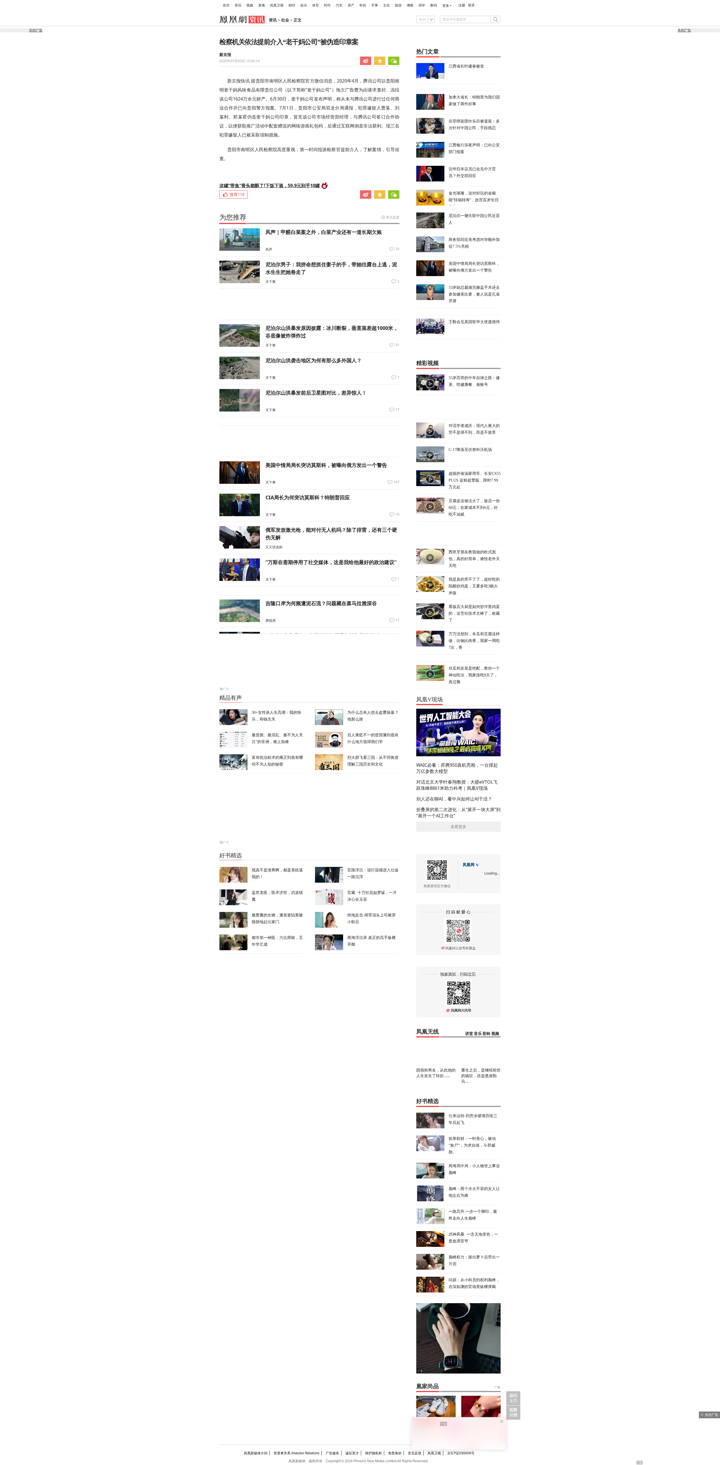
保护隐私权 (373, 1453)
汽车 (339, 5)
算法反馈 (392, 217)
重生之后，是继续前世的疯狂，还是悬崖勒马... (481, 1075)
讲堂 (469, 1034)
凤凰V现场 (429, 699)
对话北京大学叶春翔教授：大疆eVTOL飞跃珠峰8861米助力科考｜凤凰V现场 (457, 785)
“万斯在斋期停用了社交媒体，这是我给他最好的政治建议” (331, 562)
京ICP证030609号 (460, 1453)
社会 (285, 20)
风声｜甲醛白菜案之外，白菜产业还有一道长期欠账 (324, 232)
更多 (445, 6)
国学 (421, 5)
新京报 (225, 55)
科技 (362, 5)
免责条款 (395, 1453)
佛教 (410, 5)
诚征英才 (352, 1453)
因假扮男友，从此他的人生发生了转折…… (436, 1072)
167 (396, 482)
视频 (249, 5)
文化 (386, 5)
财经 (292, 5)
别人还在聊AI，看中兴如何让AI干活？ (454, 799)
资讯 (238, 5)
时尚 (327, 5)
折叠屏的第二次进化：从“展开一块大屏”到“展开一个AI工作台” (458, 812)
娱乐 (303, 5)
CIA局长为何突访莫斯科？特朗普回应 (308, 497)
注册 (461, 5)
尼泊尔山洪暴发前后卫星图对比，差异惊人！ (316, 392)
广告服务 (332, 1453)
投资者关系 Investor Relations (297, 1453)
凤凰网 (468, 865)
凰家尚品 (427, 1386)
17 (397, 410)
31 (397, 345)
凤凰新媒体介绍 (255, 1453)
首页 (226, 5)
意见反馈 (414, 1453)
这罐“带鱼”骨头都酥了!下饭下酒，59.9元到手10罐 (269, 185)
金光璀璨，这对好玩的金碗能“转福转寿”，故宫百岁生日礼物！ (474, 199)
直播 (261, 5)
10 (397, 514)
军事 (374, 5)
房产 (351, 5)
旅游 (398, 5)
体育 (315, 5)
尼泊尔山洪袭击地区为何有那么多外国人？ (314, 360)
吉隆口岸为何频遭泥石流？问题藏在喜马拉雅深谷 (321, 603)
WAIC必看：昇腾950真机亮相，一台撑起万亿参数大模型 (457, 768)
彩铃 (486, 1034)
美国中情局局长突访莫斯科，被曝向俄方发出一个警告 (326, 465)
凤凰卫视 (277, 5)
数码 (433, 5)
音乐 (478, 1034)
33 (397, 249)
